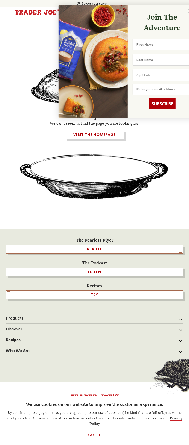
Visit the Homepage (94, 134)
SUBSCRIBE (150, 104)
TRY (94, 294)
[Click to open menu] (7, 13)
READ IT (94, 249)
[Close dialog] (178, 11)
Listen (94, 271)
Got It (94, 435)
